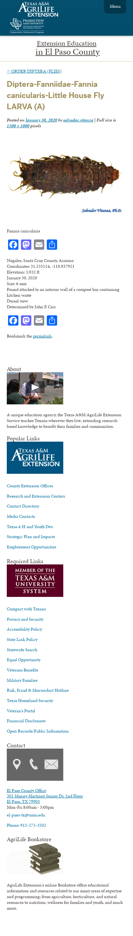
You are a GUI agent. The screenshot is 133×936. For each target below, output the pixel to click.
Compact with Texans (26, 609)
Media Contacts (21, 516)
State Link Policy (22, 639)
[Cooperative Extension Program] (44, 26)
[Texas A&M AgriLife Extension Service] (42, 10)
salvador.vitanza (78, 120)
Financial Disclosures (26, 720)
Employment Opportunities (31, 547)
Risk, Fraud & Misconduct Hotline (38, 690)
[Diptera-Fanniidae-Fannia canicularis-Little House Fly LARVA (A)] (65, 212)
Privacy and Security (25, 619)
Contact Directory (23, 506)
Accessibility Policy (24, 629)
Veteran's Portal (21, 710)
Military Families (22, 680)
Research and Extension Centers (36, 496)
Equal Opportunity (23, 659)
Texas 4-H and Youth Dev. (30, 526)
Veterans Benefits (22, 670)
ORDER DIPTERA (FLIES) (34, 71)
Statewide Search (22, 649)
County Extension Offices (30, 485)
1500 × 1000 (18, 125)
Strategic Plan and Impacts (31, 536)
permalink (42, 336)
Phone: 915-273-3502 (26, 825)
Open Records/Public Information (38, 731)
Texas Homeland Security (30, 700)
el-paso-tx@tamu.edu (26, 815)
